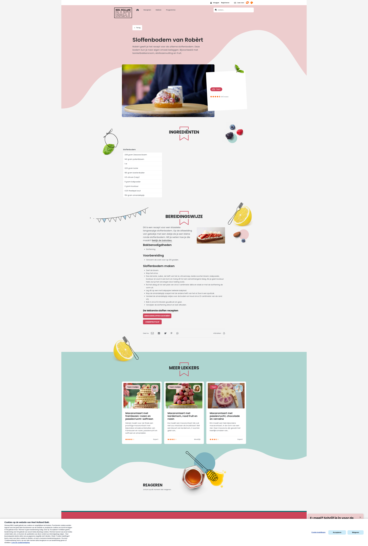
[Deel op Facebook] (159, 333)
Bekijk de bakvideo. (162, 240)
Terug (138, 28)
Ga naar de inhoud (184, 1)
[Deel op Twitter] (165, 333)
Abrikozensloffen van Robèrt (157, 316)
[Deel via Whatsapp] (177, 333)
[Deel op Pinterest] (171, 333)
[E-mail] (152, 333)
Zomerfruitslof (152, 322)
